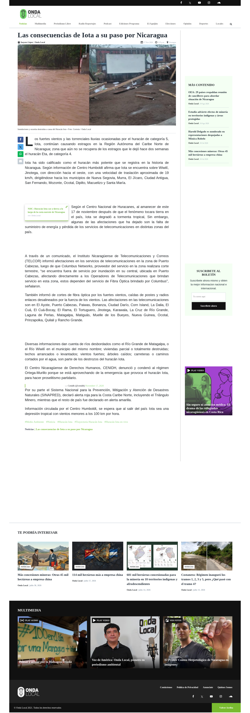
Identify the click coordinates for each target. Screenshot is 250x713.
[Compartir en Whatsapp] (20, 154)
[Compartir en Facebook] (20, 139)
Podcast (107, 23)
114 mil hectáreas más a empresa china (97, 575)
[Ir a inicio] (31, 13)
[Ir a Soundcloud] (230, 696)
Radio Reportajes (87, 23)
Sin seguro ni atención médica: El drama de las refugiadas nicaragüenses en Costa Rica (208, 408)
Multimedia (40, 23)
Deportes (203, 23)
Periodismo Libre (62, 23)
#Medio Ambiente (34, 421)
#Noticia (50, 421)
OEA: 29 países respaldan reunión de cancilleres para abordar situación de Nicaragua (207, 96)
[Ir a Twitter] (190, 3)
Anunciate (208, 687)
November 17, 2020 (94, 386)
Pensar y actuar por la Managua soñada (45, 662)
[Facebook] (181, 2)
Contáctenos (166, 687)
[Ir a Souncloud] (218, 2)
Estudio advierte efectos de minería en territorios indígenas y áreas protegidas (208, 115)
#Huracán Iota (64, 421)
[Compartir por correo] (20, 161)
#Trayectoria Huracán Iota (88, 421)
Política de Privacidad (187, 687)
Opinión (187, 23)
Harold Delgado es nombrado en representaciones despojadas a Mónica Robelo (206, 135)
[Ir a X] (202, 696)
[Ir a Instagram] (209, 2)
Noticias (23, 23)
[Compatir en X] (20, 147)
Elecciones (171, 23)
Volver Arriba (226, 707)
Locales (219, 23)
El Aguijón (152, 23)
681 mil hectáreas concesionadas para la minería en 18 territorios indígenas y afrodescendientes (152, 579)
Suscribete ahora (208, 306)
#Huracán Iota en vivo (116, 421)
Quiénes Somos (225, 687)
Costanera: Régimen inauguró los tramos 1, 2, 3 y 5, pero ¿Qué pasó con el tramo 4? (206, 579)
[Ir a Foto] (97, 84)
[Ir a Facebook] (193, 696)
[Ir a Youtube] (199, 2)
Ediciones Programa (129, 23)
